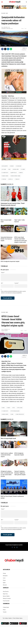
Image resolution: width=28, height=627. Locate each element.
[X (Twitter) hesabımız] (14, 547)
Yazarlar (4, 612)
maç (9, 169)
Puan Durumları (6, 600)
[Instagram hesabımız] (17, 547)
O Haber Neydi (6, 607)
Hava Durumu (6, 591)
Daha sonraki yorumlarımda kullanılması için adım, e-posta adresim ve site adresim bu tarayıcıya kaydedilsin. (13, 292)
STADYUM (4, 179)
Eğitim (22, 330)
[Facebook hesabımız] (12, 547)
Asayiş (4, 573)
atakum (12, 166)
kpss (14, 407)
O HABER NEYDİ (5, 172)
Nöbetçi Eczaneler (7, 598)
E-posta (17, 283)
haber (8, 407)
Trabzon (17, 179)
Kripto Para (5, 593)
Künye (4, 609)
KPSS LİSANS (20, 407)
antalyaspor (5, 166)
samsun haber (5, 175)
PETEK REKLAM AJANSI (15, 411)
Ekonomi (5, 585)
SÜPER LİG (11, 179)
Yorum (3, 272)
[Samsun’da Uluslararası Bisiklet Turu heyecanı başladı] (7, 230)
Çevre (4, 578)
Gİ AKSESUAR (19, 166)
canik (3, 407)
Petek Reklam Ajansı (17, 618)
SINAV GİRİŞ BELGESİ (20, 414)
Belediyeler (5, 575)
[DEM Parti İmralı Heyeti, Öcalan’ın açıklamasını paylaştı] (14, 487)
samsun (21, 172)
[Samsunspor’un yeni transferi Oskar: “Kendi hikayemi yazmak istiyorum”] (14, 193)
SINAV (12, 414)
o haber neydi (5, 411)
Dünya (4, 580)
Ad (2, 283)
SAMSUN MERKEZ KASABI (15, 175)
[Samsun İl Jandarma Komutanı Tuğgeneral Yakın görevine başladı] (20, 464)
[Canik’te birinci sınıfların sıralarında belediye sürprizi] (7, 446)
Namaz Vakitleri (6, 596)
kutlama (4, 169)
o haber (23, 169)
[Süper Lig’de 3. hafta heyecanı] (20, 213)
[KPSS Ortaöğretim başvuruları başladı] (14, 252)
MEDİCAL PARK (16, 169)
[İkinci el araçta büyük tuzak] (7, 213)
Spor (26, 28)
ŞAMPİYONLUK (14, 172)
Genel (22, 28)
